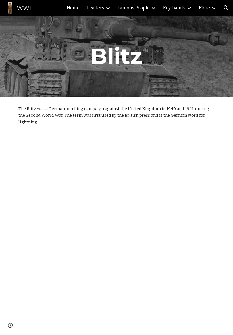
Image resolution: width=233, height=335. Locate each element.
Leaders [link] (95, 8)
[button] (226, 8)
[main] (117, 56)
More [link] (204, 8)
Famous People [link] (134, 8)
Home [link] (73, 8)
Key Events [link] (174, 8)
